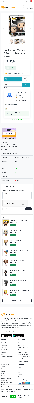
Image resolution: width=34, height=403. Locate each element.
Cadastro (20, 370)
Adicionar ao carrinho (14, 79)
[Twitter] (13, 331)
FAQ (19, 372)
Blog (2, 354)
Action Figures (22, 345)
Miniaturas (4, 376)
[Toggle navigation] (3, 1)
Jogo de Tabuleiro (23, 361)
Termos (3, 347)
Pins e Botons (5, 380)
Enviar (28, 209)
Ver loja (18, 100)
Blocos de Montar (23, 347)
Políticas (3, 352)
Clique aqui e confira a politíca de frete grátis (16, 87)
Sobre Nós (4, 345)
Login (19, 367)
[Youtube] (9, 331)
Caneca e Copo (22, 352)
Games (3, 369)
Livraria (3, 371)
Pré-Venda (4, 350)
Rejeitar (4, 396)
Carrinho (13, 225)
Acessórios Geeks (6, 382)
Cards (3, 366)
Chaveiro (20, 350)
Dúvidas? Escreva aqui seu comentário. (13, 190)
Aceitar (13, 396)
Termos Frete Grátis (7, 356)
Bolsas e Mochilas (6, 378)
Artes (2, 373)
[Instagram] (6, 331)
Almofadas (21, 359)
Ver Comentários (9, 209)
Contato (20, 374)
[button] (27, 1)
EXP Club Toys (21, 93)
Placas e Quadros (23, 354)
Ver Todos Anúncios (17, 300)
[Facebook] (2, 331)
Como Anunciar (5, 343)
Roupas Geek (5, 364)
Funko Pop (21, 343)
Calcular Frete (26, 84)
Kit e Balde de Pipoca (24, 356)
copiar (4, 135)
